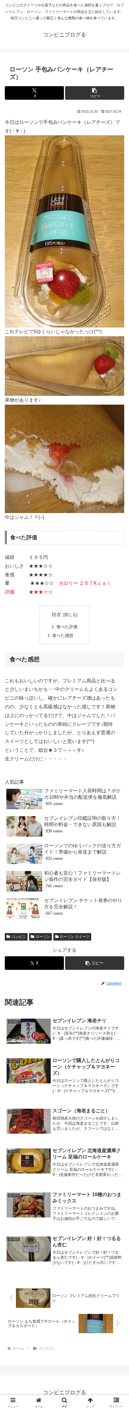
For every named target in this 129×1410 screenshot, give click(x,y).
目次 (56, 614)
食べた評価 (66, 626)
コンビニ (18, 937)
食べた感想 (62, 635)
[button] (94, 93)
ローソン (43, 937)
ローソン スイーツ (74, 937)
